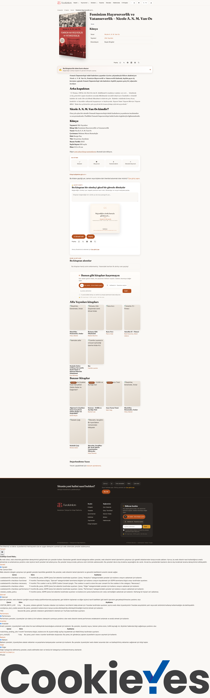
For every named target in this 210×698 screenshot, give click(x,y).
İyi (111, 483)
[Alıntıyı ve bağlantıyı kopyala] (95, 241)
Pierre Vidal (109, 334)
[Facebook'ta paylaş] (91, 241)
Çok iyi (105, 483)
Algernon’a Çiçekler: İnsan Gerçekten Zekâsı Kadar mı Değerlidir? (77, 410)
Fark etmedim (120, 483)
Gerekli (4, 567)
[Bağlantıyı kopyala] (138, 62)
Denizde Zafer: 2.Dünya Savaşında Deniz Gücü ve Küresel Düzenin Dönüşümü (77, 369)
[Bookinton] (64, 2)
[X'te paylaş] (83, 241)
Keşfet (75, 3)
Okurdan (108, 3)
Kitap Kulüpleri (92, 524)
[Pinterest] (135, 62)
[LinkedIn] (131, 62)
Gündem (93, 3)
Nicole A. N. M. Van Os (112, 34)
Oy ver (106, 491)
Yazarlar (101, 3)
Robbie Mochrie (92, 336)
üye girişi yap (95, 249)
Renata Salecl (74, 447)
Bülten (105, 517)
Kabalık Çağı (74, 446)
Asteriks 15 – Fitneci (131, 332)
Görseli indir (79, 236)
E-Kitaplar (125, 3)
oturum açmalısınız (94, 466)
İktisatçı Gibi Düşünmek (92, 332)
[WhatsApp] (120, 62)
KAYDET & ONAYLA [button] (7, 652)
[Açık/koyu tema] (139, 3)
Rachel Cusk (91, 412)
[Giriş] (151, 3)
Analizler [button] (3, 621)
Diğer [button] (2, 645)
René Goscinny (128, 334)
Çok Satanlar (107, 507)
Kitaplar (66, 10)
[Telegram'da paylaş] (87, 241)
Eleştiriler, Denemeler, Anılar (76, 332)
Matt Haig (109, 410)
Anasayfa (60, 10)
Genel (72, 10)
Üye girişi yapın (134, 178)
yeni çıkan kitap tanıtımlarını (85, 152)
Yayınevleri (84, 3)
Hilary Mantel (74, 336)
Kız (89, 366)
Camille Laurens (93, 368)
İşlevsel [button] (3, 595)
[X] (124, 62)
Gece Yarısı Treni (112, 408)
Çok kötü (136, 483)
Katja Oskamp (92, 453)
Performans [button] (4, 614)
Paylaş (90, 236)
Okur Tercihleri (108, 510)
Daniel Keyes (73, 415)
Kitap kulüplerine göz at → (78, 174)
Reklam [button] (2, 637)
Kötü (129, 483)
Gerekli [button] (2, 565)
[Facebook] (127, 62)
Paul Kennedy (74, 375)
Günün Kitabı (107, 514)
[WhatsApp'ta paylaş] (79, 241)
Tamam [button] (2, 549)
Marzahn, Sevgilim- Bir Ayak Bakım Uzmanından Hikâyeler (95, 448)
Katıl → (126, 291)
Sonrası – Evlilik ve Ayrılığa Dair (95, 409)
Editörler (90, 517)
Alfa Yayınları (109, 38)
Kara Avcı (109, 332)
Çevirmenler (92, 514)
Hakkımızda (116, 3)
